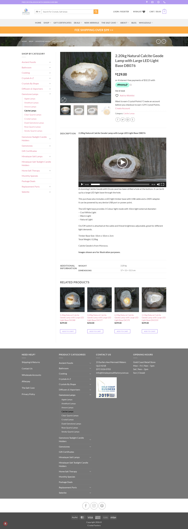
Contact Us (27, 368)
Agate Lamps (29, 98)
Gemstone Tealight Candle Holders (34, 139)
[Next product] (158, 41)
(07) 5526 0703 (103, 369)
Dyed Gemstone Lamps (34, 123)
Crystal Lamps (30, 119)
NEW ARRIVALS (91, 23)
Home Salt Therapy (31, 170)
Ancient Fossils (29, 62)
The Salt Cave (28, 387)
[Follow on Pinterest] (102, 505)
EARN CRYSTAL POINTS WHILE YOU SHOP (38, 2)
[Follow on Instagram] (94, 505)
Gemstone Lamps (42, 41)
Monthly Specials (30, 175)
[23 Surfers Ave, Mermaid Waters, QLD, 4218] (147, 2)
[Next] (106, 77)
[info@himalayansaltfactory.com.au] (152, 2)
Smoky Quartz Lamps (33, 131)
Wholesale (145, 23)
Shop (46, 23)
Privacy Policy (28, 394)
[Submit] (96, 11)
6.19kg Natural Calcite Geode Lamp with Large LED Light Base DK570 (126, 317)
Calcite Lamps (58, 41)
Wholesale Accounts (31, 375)
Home (24, 41)
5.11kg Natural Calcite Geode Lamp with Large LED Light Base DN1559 (154, 317)
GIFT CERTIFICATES (62, 23)
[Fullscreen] (163, 184)
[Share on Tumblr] (132, 119)
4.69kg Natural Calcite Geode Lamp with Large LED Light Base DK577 (99, 317)
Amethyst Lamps (31, 102)
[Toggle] (50, 62)
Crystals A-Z (28, 78)
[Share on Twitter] (122, 119)
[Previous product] (164, 41)
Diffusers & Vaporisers (32, 88)
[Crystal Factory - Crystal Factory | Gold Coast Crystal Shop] (26, 11)
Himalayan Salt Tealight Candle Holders (36, 163)
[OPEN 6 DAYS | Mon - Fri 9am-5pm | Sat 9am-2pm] (158, 2)
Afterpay (26, 381)
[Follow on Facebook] (86, 505)
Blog (134, 23)
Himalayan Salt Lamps (32, 156)
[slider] (120, 184)
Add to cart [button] (68, 331)
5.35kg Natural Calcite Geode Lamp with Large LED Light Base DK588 (72, 317)
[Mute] (158, 184)
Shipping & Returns (31, 362)
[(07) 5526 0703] (164, 2)
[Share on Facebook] (117, 119)
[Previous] (64, 77)
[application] (122, 162)
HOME (38, 23)
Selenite (25, 191)
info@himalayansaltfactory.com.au (112, 372)
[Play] (82, 184)
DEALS (77, 23)
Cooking (26, 72)
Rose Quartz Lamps (32, 127)
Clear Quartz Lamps (32, 114)
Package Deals (28, 181)
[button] (157, 12)
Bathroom (26, 67)
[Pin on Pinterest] (127, 119)
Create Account (122, 108)
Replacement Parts (31, 186)
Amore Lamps (30, 106)
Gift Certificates (29, 151)
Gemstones (27, 145)
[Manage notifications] (5, 523)
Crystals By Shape (30, 83)
